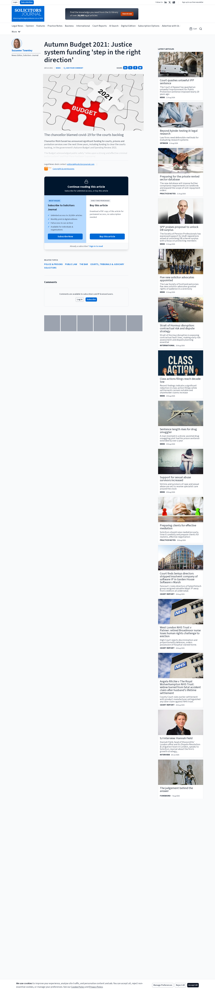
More (14, 31)
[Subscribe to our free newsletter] (174, 2)
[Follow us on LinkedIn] (165, 2)
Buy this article (107, 236)
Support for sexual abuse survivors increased (175, 478)
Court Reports (99, 25)
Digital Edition (128, 25)
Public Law (71, 264)
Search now (127, 14)
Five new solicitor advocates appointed (177, 278)
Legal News (17, 25)
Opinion (30, 25)
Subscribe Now (27, 2)
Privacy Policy (96, 987)
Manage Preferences (162, 985)
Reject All (180, 985)
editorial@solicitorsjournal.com (80, 164)
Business (69, 25)
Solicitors (50, 267)
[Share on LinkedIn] (125, 67)
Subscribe (91, 299)
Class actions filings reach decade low (180, 380)
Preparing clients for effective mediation (178, 526)
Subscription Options (148, 25)
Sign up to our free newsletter (192, 2)
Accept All (193, 985)
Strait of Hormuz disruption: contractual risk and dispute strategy (177, 328)
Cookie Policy (78, 987)
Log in (79, 299)
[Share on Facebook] (135, 67)
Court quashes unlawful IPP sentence (177, 81)
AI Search (113, 25)
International (83, 25)
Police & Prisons (53, 264)
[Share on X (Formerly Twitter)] (130, 67)
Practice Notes (55, 25)
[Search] (200, 29)
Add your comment (74, 68)
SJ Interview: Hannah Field (176, 738)
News (58, 68)
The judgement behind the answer (176, 789)
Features (40, 25)
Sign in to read (96, 246)
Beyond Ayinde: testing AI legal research (179, 132)
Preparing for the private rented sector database (179, 178)
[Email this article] (140, 67)
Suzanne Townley (22, 50)
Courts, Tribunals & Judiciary (107, 264)
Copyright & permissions (63, 168)
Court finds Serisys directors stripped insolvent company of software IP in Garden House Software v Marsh (179, 578)
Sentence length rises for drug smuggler (178, 430)
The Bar (83, 264)
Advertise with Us (170, 25)
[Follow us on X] (169, 2)
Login (15, 2)
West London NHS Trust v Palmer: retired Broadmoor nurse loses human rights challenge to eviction (180, 631)
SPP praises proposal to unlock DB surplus (179, 228)
